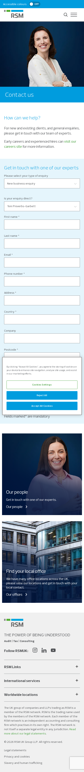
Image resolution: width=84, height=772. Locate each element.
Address (9, 292)
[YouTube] (53, 651)
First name (11, 217)
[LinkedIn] (44, 651)
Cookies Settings (42, 384)
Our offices (14, 594)
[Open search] (66, 15)
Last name (10, 236)
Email (7, 255)
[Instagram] (34, 651)
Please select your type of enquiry (26, 176)
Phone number (13, 273)
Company (10, 330)
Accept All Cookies (42, 405)
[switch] (34, 4)
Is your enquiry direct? (18, 198)
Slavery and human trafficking (23, 763)
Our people (14, 506)
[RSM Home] (13, 14)
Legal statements (15, 750)
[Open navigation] (74, 15)
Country (9, 311)
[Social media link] (13, 623)
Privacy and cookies (17, 756)
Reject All (42, 395)
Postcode (10, 349)
